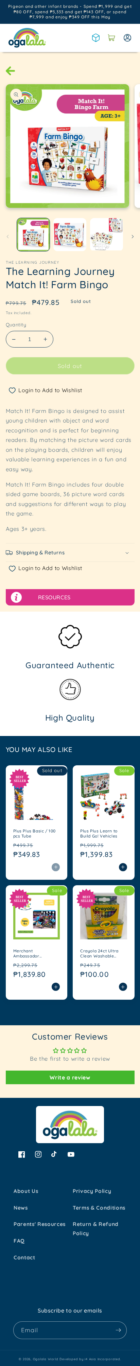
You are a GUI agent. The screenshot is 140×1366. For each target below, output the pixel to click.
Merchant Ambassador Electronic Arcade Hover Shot (31, 953)
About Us (26, 1191)
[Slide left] (7, 236)
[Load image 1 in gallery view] (33, 234)
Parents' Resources (40, 1224)
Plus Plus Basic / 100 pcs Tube (34, 833)
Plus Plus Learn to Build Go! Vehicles (99, 833)
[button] (111, 38)
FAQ (19, 1241)
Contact (24, 1257)
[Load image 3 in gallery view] (106, 234)
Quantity (16, 325)
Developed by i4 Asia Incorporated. (90, 1359)
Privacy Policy (92, 1191)
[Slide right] (132, 236)
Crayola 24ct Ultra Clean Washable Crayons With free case (99, 953)
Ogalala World (45, 1359)
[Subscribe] (118, 1330)
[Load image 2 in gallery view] (69, 234)
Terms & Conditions (99, 1207)
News (21, 1207)
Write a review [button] (70, 1077)
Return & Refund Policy (96, 1229)
